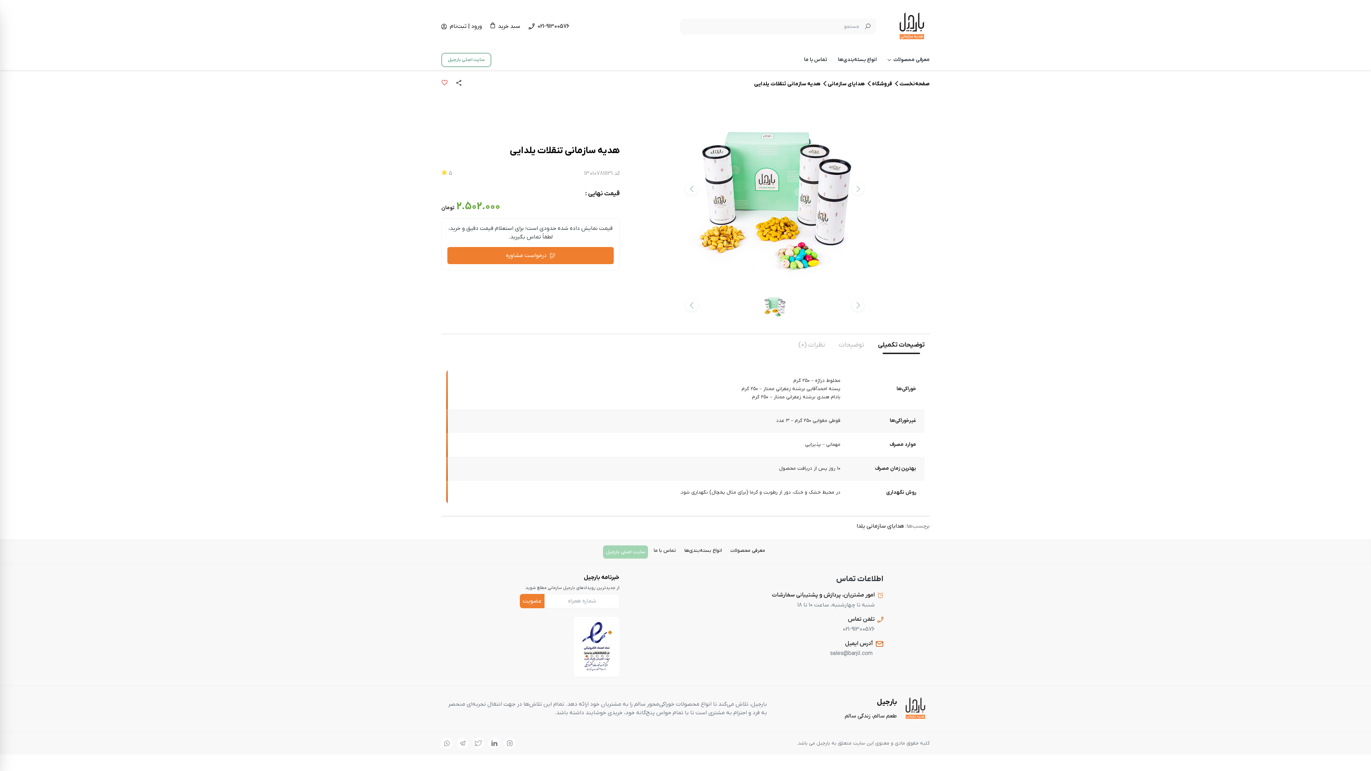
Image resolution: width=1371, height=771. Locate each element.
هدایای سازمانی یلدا (880, 526)
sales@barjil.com (851, 653)
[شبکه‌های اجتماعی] (510, 743)
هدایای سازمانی (846, 83)
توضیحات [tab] (851, 345)
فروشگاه (882, 83)
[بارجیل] (912, 26)
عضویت (532, 601)
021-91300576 (553, 26)
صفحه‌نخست (914, 83)
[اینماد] (597, 647)
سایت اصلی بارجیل (466, 60)
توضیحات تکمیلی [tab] (901, 345)
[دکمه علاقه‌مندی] (444, 84)
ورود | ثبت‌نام (466, 26)
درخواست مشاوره (526, 255)
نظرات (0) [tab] (811, 345)
